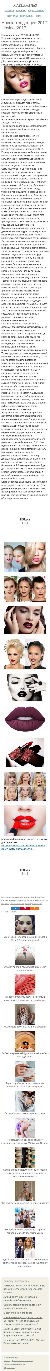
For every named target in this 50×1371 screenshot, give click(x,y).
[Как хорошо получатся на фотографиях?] (25, 1023)
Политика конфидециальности (14, 1364)
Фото (39, 15)
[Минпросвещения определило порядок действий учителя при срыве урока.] (25, 1226)
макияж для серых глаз (33, 904)
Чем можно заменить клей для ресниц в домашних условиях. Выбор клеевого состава (24, 1289)
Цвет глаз (12, 15)
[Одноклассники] (34, 908)
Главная (9, 10)
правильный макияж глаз (36, 897)
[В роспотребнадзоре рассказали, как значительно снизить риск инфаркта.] (25, 1079)
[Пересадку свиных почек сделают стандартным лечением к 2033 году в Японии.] (25, 1136)
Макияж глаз (25, 5)
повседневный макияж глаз (14, 904)
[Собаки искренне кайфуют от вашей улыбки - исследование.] (25, 1050)
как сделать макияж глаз (18, 897)
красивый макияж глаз (9, 900)
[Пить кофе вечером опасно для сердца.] (25, 1109)
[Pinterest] (25, 908)
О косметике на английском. (17, 1313)
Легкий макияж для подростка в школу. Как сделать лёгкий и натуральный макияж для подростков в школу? (23, 1320)
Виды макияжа (36, 10)
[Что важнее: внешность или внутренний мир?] (25, 1199)
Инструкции (26, 15)
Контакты (7, 1361)
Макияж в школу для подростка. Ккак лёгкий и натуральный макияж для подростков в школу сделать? (22, 1332)
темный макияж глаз (25, 900)
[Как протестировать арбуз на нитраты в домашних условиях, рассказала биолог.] (25, 993)
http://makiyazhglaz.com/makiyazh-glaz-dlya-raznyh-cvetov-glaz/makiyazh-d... (23, 847)
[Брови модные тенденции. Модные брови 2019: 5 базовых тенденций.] (25, 933)
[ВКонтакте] (15, 908)
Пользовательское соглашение (22, 1361)
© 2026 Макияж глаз (11, 1357)
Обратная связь (9, 1368)
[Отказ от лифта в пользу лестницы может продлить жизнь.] (25, 963)
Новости (21, 10)
